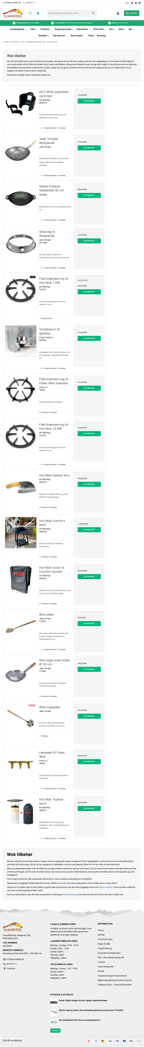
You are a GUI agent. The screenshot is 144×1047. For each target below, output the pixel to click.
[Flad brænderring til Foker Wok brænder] (20, 391)
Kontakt (101, 935)
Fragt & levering (105, 948)
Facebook (11, 968)
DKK (127, 3)
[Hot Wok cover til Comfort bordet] (20, 579)
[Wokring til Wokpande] (20, 243)
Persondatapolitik (105, 966)
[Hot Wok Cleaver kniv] (20, 487)
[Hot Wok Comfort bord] (20, 532)
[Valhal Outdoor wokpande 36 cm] (20, 198)
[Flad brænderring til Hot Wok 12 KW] (20, 436)
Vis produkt (89, 101)
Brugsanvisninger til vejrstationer (112, 976)
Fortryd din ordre (105, 939)
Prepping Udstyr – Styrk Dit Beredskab (115, 985)
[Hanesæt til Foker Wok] (20, 764)
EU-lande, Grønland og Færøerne (28, 23)
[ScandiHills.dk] (12, 13)
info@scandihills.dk (13, 3)
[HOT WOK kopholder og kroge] (20, 103)
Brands (101, 971)
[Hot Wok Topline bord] (20, 811)
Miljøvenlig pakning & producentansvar (115, 980)
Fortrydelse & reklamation (109, 953)
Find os (101, 930)
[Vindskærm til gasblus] (20, 341)
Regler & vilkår (104, 944)
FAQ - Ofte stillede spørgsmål (111, 957)
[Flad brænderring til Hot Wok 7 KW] (20, 290)
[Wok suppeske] (20, 719)
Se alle (55, 1031)
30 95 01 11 (30, 3)
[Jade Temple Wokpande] (20, 150)
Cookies (101, 962)
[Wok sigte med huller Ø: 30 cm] (20, 672)
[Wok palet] (20, 626)
